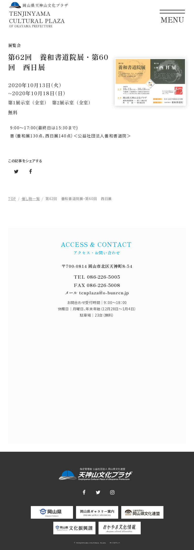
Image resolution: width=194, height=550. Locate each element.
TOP (12, 198)
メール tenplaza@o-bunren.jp (97, 293)
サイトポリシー (114, 543)
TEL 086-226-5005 (97, 276)
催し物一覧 (31, 198)
